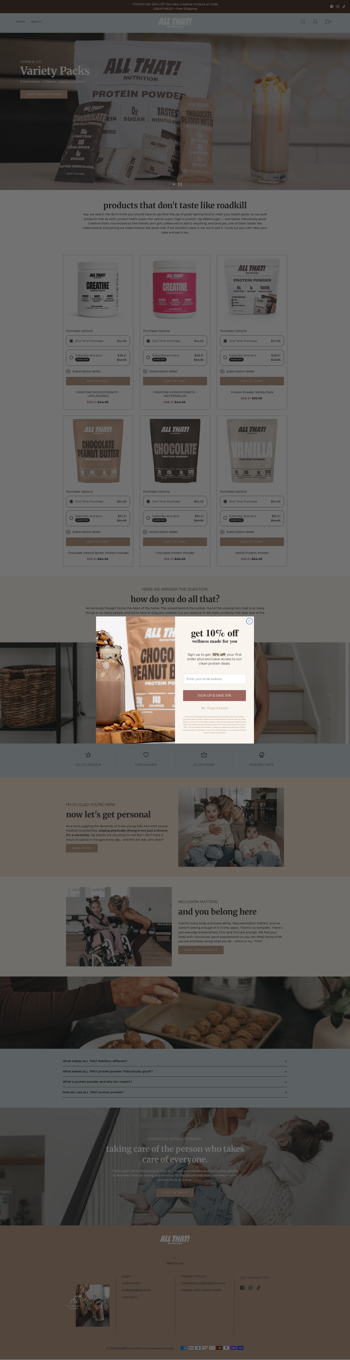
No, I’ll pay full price (214, 708)
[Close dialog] (249, 621)
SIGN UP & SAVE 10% (214, 695)
